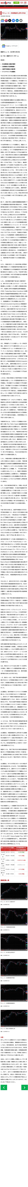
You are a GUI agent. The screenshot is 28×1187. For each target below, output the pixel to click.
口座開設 (16, 2)
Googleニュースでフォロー (12, 46)
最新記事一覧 (5, 880)
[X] (10, 20)
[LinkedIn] (17, 20)
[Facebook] (13, 20)
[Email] (21, 20)
